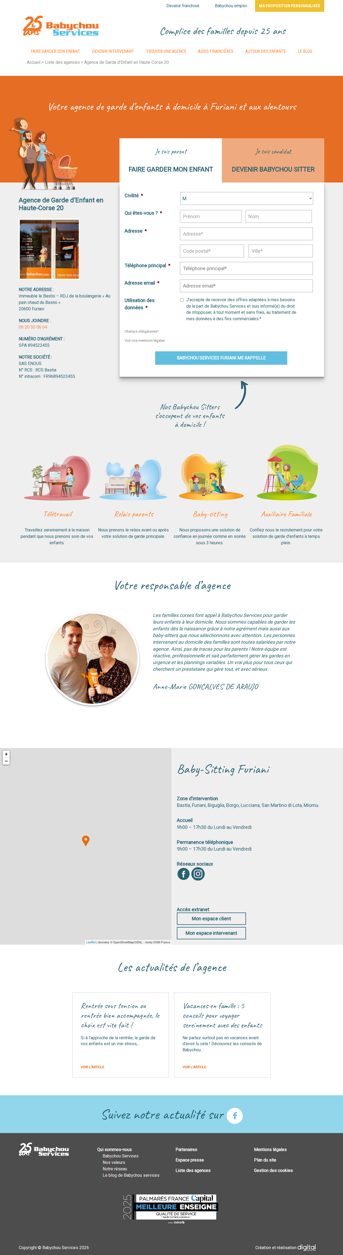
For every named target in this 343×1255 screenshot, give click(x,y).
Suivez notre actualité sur (163, 1114)
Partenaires (186, 1149)
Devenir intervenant (113, 51)
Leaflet (91, 942)
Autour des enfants (265, 51)
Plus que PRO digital (310, 1248)
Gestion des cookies (273, 1170)
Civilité (134, 195)
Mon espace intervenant (211, 933)
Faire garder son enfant (55, 51)
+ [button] (6, 754)
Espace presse (190, 1160)
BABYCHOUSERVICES (61, 25)
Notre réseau (115, 1168)
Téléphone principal (147, 265)
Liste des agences (62, 62)
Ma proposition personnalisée (289, 5)
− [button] (6, 761)
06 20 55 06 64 (33, 327)
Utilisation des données (140, 303)
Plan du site (265, 1160)
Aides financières (215, 51)
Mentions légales (270, 1149)
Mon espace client (211, 918)
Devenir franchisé (182, 5)
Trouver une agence (166, 51)
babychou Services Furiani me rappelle (221, 357)
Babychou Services (121, 1156)
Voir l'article (92, 1067)
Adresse (136, 231)
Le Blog (305, 51)
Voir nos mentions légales (145, 340)
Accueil (33, 62)
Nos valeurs (114, 1162)
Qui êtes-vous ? (143, 213)
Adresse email (142, 283)
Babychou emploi (231, 5)
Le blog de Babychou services (131, 1175)
